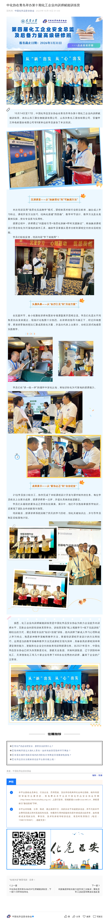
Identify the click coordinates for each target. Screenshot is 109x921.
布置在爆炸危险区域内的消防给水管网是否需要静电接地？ (43, 755)
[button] (55, 880)
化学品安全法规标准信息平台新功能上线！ (35, 759)
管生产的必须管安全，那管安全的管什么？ (34, 746)
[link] (23, 916)
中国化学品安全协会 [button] (24, 10)
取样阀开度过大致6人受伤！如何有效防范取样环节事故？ (42, 750)
